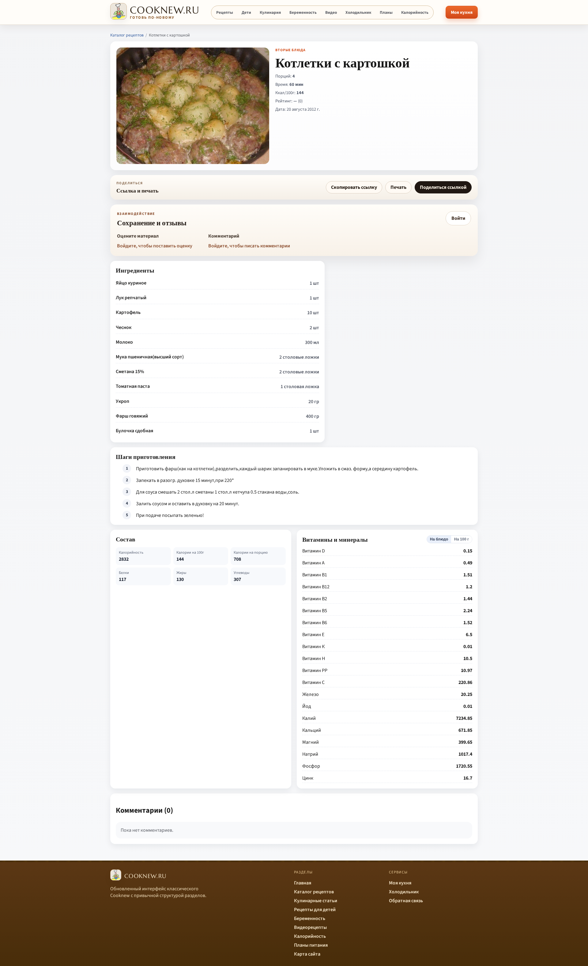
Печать (398, 187)
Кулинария (270, 12)
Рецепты (224, 12)
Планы (386, 12)
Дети (246, 12)
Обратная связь (406, 900)
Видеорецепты (310, 927)
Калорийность (414, 12)
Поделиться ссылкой (443, 187)
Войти (458, 218)
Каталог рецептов (127, 35)
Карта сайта (307, 954)
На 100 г (461, 539)
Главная (302, 883)
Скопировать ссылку (354, 187)
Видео (331, 12)
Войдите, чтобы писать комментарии (249, 245)
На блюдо (439, 539)
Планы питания (311, 945)
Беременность (303, 12)
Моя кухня (462, 12)
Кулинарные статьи (315, 900)
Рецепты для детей (315, 909)
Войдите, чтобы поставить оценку (154, 245)
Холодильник (358, 12)
